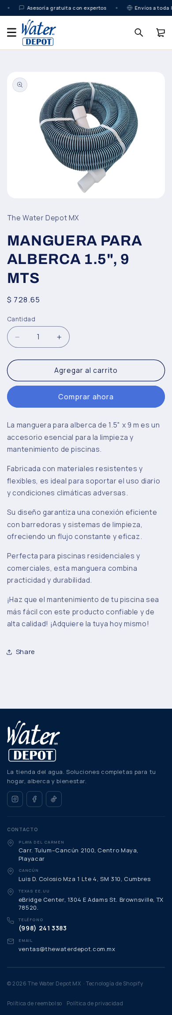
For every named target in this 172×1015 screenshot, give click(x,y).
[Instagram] (15, 799)
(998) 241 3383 (43, 928)
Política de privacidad (95, 1003)
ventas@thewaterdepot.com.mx (67, 949)
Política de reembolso (34, 1003)
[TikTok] (54, 799)
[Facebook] (34, 799)
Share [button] (25, 651)
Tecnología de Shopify (114, 983)
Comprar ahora (86, 397)
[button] (11, 32)
